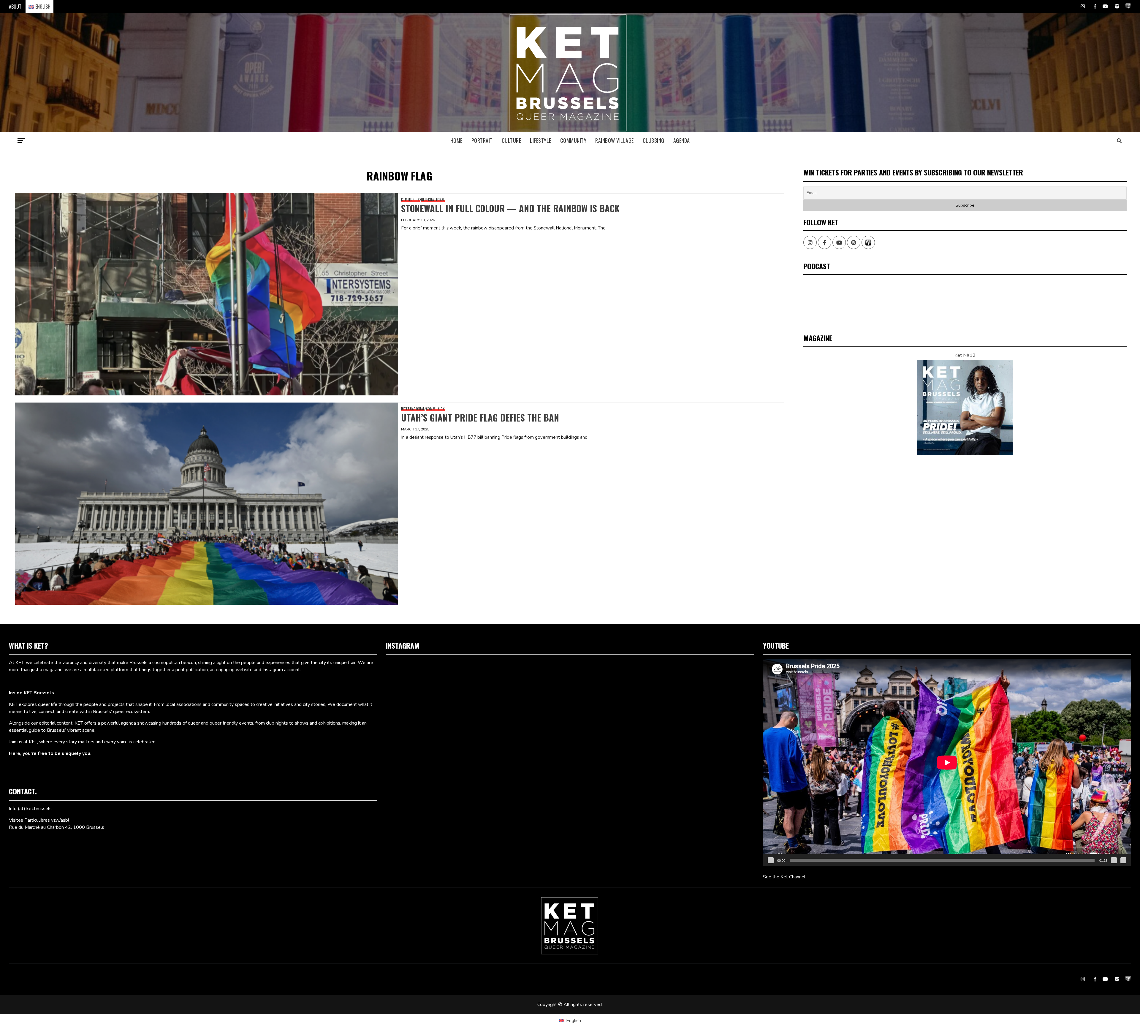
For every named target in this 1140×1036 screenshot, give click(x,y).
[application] (947, 762)
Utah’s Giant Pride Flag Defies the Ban (480, 417)
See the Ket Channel (784, 877)
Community (573, 140)
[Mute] (1114, 860)
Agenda (681, 140)
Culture (511, 140)
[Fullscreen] (1123, 860)
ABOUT (15, 6)
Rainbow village (614, 140)
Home (456, 140)
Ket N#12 (965, 355)
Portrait (482, 140)
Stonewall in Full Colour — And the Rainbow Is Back (510, 208)
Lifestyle (540, 140)
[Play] (771, 860)
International (433, 199)
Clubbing (653, 140)
